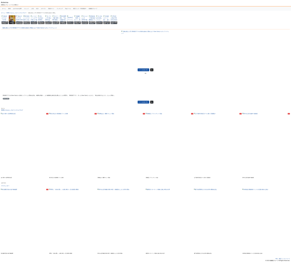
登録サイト (51, 8)
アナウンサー (6, 98)
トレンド (26, 8)
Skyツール (68, 8)
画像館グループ (93, 8)
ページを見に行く (143, 70)
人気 (32, 8)
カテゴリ (43, 8)
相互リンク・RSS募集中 (79, 8)
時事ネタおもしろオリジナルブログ (16, 13)
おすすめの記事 (17, 8)
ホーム (4, 8)
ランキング (60, 8)
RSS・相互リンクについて (283, 259)
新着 (9, 8)
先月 (37, 8)
